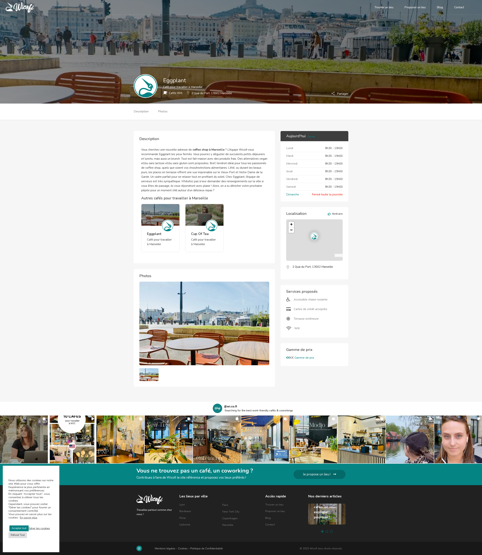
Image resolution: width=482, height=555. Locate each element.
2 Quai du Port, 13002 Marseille (211, 93)
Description (141, 111)
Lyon (182, 504)
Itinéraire (337, 214)
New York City (230, 511)
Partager (342, 93)
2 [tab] (326, 531)
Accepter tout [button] (19, 528)
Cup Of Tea (200, 234)
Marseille (227, 525)
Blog (440, 7)
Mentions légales (165, 548)
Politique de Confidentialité (206, 548)
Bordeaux (185, 511)
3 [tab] (331, 531)
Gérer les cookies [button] (39, 528)
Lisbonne (184, 524)
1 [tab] (322, 531)
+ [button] (291, 224)
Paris (225, 505)
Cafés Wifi (175, 93)
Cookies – (184, 548)
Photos (163, 111)
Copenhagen (230, 518)
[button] (24, 439)
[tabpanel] (326, 517)
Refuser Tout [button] (18, 535)
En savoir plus (28, 517)
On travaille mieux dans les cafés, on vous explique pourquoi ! (326, 507)
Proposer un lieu (415, 7)
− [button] (291, 230)
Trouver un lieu (383, 7)
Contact (459, 7)
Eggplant (154, 234)
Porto (182, 518)
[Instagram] (139, 548)
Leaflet (339, 255)
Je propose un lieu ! (316, 474)
